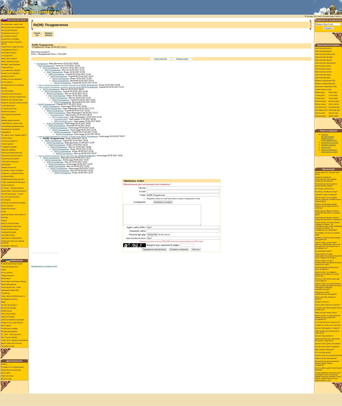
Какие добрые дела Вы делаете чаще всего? (327, 332)
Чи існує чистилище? (9, 305)
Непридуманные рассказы (11, 226)
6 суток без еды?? (57, 115)
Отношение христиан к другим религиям (12, 242)
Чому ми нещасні (7, 276)
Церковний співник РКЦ (10, 290)
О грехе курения (7, 144)
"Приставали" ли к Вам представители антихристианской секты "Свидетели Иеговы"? (328, 256)
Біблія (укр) (333, 92)
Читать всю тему (160, 59)
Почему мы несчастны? (10, 33)
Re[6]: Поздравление (55, 72)
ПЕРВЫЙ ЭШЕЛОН (328, 145)
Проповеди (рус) (321, 110)
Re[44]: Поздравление (57, 145)
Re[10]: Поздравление (58, 76)
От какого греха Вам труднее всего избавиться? (328, 309)
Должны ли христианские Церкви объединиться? (327, 239)
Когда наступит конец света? (326, 313)
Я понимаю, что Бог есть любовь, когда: (327, 234)
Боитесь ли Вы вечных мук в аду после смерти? (327, 280)
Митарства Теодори (8, 308)
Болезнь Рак (326, 147)
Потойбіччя (5, 293)
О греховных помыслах (10, 162)
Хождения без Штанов (329, 143)
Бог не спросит (6, 82)
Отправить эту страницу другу (12, 367)
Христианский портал (16, 20)
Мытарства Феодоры (9, 30)
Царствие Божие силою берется (13, 215)
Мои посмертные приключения (13, 27)
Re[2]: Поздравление (46, 66)
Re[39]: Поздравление (53, 141)
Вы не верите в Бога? (9, 36)
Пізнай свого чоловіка (9, 328)
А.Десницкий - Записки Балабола (13, 191)
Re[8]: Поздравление (57, 74)
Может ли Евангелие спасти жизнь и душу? (329, 151)
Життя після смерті (8, 314)
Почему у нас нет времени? (11, 79)
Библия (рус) (320, 92)
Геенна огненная (7, 185)
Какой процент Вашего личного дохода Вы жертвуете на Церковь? (328, 218)
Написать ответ (182, 59)
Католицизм (5, 200)
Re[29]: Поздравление (51, 106)
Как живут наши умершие (10, 64)
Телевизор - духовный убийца (12, 173)
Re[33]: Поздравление (58, 128)
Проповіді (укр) (334, 110)
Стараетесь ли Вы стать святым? (328, 325)
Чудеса (4, 220)
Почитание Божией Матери (11, 153)
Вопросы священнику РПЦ (325, 81)
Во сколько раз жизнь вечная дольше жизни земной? (326, 185)
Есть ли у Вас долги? (323, 352)
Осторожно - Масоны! (9, 246)
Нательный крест (7, 176)
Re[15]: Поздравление (53, 91)
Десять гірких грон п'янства (11, 343)
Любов (3, 270)
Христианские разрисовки (11, 114)
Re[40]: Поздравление (55, 143)
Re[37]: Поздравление (68, 136)
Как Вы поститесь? (322, 302)
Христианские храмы (323, 75)
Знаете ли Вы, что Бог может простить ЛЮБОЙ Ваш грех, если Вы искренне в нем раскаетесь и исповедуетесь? (327, 245)
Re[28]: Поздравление (46, 104)
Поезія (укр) (333, 98)
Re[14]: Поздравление (51, 89)
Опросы (4, 364)
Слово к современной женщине (13, 182)
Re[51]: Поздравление (53, 160)
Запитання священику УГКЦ (326, 86)
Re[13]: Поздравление (68, 85)
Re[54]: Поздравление (58, 168)
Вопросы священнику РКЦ (325, 84)
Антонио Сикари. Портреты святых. (11, 43)
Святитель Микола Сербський (12, 320)
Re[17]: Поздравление (57, 96)
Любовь (4, 88)
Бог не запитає (6, 273)
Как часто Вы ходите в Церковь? (327, 347)
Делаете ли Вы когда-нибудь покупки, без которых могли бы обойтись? (327, 206)
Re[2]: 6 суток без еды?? (63, 121)
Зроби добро (333, 116)
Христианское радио (323, 69)
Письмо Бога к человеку (10, 39)
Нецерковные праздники (10, 129)
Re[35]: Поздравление (62, 132)
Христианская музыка (323, 60)
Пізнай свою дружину (9, 331)
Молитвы (4, 217)
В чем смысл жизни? (9, 53)
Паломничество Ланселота (11, 94)
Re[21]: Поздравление (62, 102)
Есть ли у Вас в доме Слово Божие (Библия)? (328, 369)
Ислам (3, 212)
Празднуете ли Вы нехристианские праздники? (326, 293)
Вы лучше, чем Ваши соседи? (326, 192)
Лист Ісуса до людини (9, 337)
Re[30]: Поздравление (53, 109)
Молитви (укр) (334, 101)
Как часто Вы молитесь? (324, 336)
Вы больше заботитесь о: (325, 189)
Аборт (3, 117)
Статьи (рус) (320, 95)
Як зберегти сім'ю (7, 346)
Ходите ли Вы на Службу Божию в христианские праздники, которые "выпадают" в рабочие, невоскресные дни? (328, 286)
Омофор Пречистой (8, 167)
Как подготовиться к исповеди (12, 85)
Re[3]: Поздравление (51, 68)
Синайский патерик (8, 232)
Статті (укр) (333, 95)
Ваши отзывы (6, 379)
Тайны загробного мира (10, 61)
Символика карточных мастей (12, 179)
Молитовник (5, 278)
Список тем (37, 34)
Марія (3, 302)
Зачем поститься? (8, 76)
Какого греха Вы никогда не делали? (325, 298)
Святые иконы (6, 138)
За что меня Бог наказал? (11, 70)
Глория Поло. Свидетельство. (12, 47)
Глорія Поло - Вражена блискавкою (14, 340)
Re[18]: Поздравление (58, 98)
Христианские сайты (323, 66)
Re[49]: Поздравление (67, 156)
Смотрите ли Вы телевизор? (326, 195)
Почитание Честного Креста (12, 156)
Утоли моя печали (8, 106)
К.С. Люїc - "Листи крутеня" (11, 334)
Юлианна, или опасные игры (12, 100)
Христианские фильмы (324, 57)
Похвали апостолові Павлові (12, 323)
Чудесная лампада (8, 150)
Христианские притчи (323, 72)
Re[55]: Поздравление (60, 171)
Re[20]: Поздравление (60, 100)
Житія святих (6, 326)
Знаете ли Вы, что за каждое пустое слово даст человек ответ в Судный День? (328, 199)
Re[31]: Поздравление (55, 111)
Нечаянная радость (8, 112)
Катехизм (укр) (334, 107)
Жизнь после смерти (9, 59)
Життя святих (334, 104)
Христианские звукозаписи (325, 63)
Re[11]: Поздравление (60, 81)
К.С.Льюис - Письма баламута (12, 188)
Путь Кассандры (7, 91)
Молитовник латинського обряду (13, 281)
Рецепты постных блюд (10, 223)
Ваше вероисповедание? (324, 349)
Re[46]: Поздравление (60, 149)
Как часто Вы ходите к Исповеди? (328, 344)
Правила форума (48, 34)
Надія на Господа (7, 317)
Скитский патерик (8, 235)
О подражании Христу (9, 50)
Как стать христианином (10, 197)
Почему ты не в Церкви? (10, 73)
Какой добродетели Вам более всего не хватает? (327, 268)
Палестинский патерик (9, 229)
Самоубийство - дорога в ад (11, 123)
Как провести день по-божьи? (12, 170)
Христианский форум (323, 51)
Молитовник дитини (8, 284)
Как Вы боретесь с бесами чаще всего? (327, 173)
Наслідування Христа (9, 299)
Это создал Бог (7, 56)
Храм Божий (5, 164)
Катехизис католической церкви (13, 203)
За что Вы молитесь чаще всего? (327, 322)
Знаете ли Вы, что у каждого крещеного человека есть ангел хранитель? (327, 274)
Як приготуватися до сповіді (11, 264)
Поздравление (42, 64)
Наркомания (6, 132)
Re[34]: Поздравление (60, 130)
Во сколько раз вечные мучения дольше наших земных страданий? (327, 363)
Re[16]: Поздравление (55, 94)
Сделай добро (320, 116)
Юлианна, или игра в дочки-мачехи (14, 103)
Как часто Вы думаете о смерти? (327, 328)
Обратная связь (7, 376)
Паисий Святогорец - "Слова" (12, 194)
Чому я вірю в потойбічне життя (13, 296)
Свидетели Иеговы (8, 209)
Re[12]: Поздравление (60, 79)
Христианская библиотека (325, 54)
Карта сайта (5, 373)
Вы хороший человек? (323, 251)
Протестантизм (7, 206)
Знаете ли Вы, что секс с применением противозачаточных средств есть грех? (328, 262)
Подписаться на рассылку (11, 370)
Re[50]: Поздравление (51, 158)
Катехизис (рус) (321, 107)
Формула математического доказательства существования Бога (329, 137)
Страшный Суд (7, 67)
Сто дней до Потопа (9, 109)
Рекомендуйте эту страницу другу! (44, 266)
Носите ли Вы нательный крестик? (328, 355)
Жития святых (320, 104)
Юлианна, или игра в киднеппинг (13, 97)
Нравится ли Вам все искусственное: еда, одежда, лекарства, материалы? (326, 179)
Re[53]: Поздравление (57, 164)
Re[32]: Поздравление (57, 113)
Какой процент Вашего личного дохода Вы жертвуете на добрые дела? (327, 213)
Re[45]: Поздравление (58, 147)
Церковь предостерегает (10, 120)
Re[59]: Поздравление (62, 173)
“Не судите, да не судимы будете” (14, 135)
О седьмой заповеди (9, 147)
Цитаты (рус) (320, 113)
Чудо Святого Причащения (11, 238)
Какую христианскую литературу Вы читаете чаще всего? (327, 340)
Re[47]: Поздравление (62, 151)
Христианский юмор (322, 78)
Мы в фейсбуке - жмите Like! (12, 24)
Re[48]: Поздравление (64, 154)
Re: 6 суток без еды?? (60, 117)
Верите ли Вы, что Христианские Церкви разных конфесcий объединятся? (327, 317)
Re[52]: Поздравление (55, 162)
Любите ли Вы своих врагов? (326, 358)
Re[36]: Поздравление (64, 134)
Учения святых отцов (323, 89)
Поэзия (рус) (320, 98)
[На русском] (4, 20)
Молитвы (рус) (320, 101)
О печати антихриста (9, 141)
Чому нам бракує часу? (9, 267)
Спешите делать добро (10, 159)
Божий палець (6, 311)
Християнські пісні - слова (11, 287)
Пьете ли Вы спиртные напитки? (327, 305)
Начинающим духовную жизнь (12, 126)
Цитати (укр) (333, 113)
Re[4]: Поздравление (53, 70)
